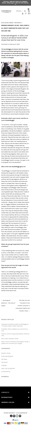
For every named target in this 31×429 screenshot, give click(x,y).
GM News (4, 359)
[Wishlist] (25, 13)
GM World (17, 22)
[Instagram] (14, 416)
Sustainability (5, 371)
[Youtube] (17, 416)
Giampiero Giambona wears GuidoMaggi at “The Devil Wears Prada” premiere (14, 325)
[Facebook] (11, 416)
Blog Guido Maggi (7, 22)
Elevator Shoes (6, 353)
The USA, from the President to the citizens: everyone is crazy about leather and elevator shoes (23, 306)
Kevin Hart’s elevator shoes (9, 338)
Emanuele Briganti (7, 356)
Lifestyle (4, 365)
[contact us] (15, 4)
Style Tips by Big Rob (8, 368)
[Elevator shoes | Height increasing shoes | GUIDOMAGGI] (6, 11)
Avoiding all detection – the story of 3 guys (8, 303)
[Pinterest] (20, 416)
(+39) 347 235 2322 (20, 3)
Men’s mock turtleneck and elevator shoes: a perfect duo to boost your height (15, 342)
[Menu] (28, 9)
